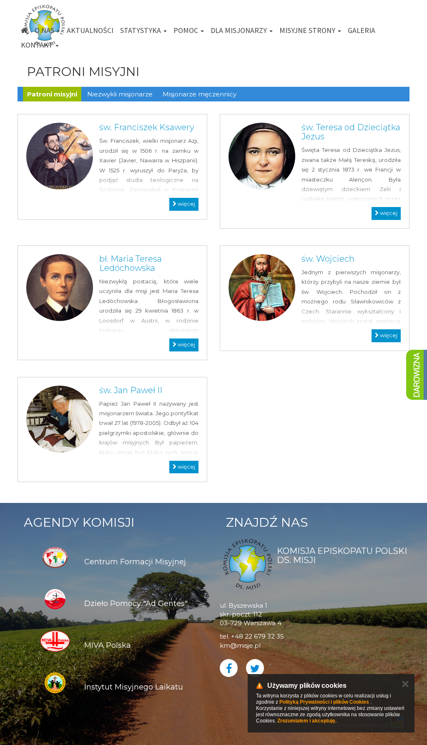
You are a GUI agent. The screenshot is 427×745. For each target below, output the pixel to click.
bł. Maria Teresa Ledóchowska (130, 263)
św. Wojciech (327, 259)
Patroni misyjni (52, 94)
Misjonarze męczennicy (199, 94)
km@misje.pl (240, 645)
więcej (185, 203)
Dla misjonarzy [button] (240, 30)
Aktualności (90, 30)
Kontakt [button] (38, 45)
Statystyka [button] (141, 30)
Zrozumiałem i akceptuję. (307, 721)
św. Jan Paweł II (130, 390)
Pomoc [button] (186, 30)
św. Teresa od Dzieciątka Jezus (350, 131)
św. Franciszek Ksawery (146, 127)
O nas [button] (45, 30)
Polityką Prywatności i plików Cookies (324, 702)
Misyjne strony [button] (308, 30)
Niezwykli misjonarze (120, 94)
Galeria (361, 30)
